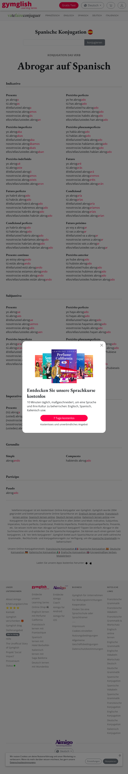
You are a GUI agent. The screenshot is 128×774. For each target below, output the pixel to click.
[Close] (101, 345)
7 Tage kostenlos (64, 418)
